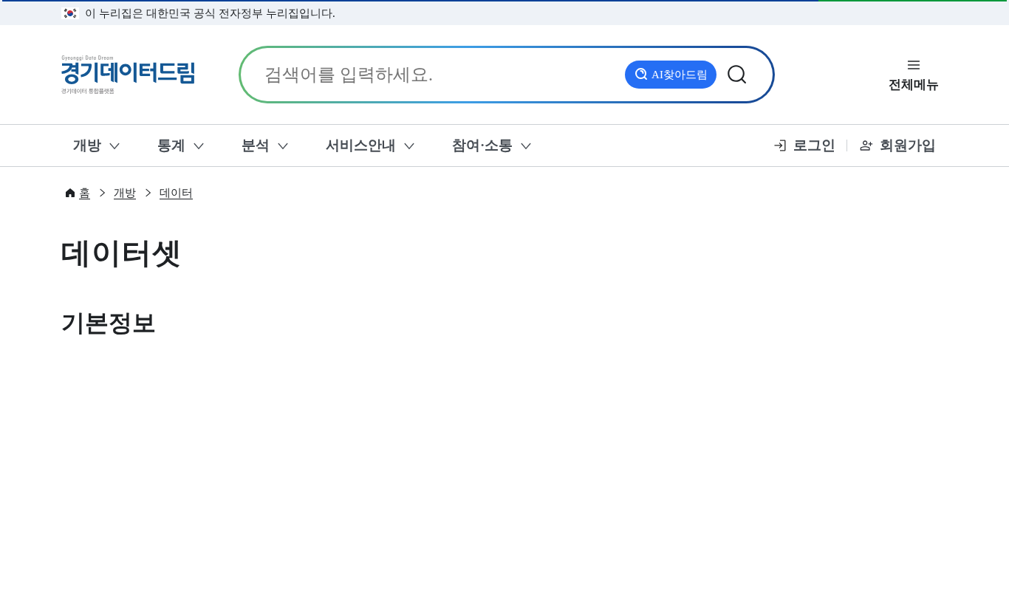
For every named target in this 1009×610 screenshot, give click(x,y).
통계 (171, 145)
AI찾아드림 (679, 74)
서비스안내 (361, 145)
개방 (87, 145)
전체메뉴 (914, 85)
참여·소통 (482, 145)
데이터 (176, 193)
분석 (256, 145)
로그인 (814, 145)
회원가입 (908, 145)
